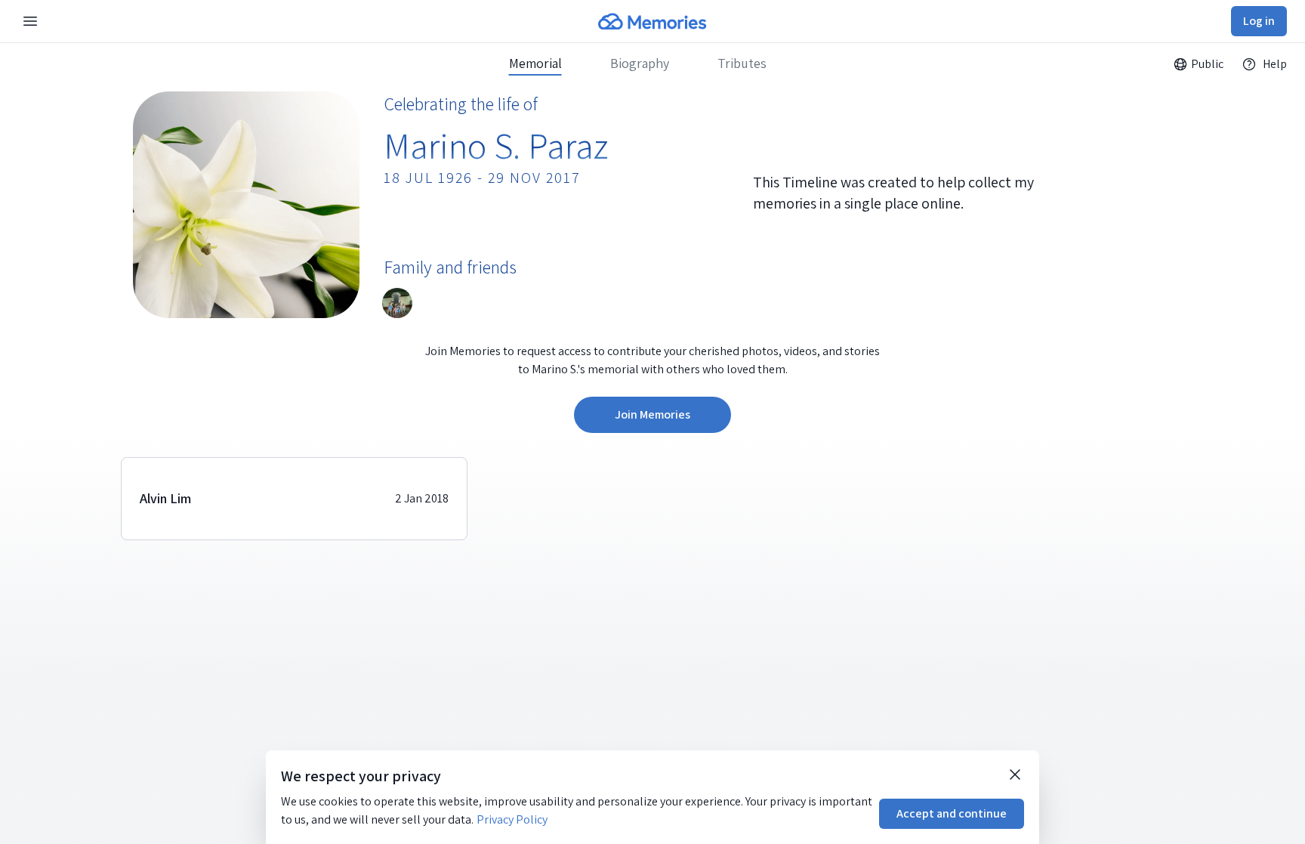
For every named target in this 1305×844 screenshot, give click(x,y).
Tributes (742, 63)
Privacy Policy (512, 819)
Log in (1259, 21)
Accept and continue (951, 813)
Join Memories (652, 414)
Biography (639, 63)
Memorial (535, 63)
